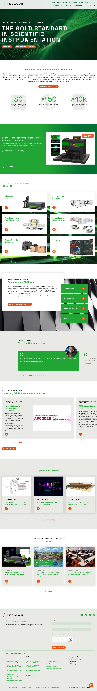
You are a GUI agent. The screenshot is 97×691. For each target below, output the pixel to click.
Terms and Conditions (27, 687)
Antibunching (30, 675)
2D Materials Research (52, 666)
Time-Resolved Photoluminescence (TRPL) (33, 669)
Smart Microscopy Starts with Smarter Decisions (15, 573)
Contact (93, 2)
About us (87, 2)
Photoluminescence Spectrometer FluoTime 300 (13, 669)
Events (53, 2)
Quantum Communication (53, 671)
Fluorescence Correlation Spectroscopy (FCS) (33, 666)
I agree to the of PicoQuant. (64, 634)
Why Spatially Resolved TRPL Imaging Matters (48, 503)
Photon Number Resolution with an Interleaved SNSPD (16, 503)
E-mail (53, 620)
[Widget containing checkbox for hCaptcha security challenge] (62, 639)
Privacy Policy (16, 687)
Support (67, 2)
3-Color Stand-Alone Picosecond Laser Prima (14, 677)
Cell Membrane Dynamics (53, 663)
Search (92, 5)
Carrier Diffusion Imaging (32, 673)
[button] (3, 167)
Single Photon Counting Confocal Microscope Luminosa (14, 666)
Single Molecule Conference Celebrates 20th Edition (79, 573)
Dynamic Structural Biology (53, 661)
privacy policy (63, 634)
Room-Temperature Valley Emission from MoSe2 (78, 503)
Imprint (8, 687)
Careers (81, 2)
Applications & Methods (74, 5)
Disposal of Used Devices (42, 687)
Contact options (73, 665)
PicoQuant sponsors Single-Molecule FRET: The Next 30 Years (48, 574)
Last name (74, 627)
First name (54, 627)
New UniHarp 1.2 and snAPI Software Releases (21, 139)
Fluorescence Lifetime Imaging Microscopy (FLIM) (34, 662)
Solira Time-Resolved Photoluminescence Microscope (14, 662)
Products (58, 5)
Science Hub (60, 2)
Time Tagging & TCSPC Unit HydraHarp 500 (13, 673)
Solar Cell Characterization (53, 668)
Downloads (74, 2)
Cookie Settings (55, 687)
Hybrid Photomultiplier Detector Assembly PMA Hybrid (14, 681)
